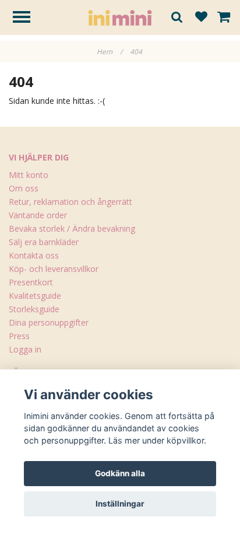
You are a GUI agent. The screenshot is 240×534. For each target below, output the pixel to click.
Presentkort (31, 282)
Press (19, 335)
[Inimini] (120, 16)
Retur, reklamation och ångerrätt (70, 201)
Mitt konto (28, 174)
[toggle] (27, 18)
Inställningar (120, 503)
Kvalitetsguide (35, 295)
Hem (109, 52)
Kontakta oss (34, 255)
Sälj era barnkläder (44, 241)
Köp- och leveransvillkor (53, 268)
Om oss (23, 188)
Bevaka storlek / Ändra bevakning (72, 228)
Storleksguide (34, 309)
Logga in (25, 349)
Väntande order (38, 215)
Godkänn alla (120, 473)
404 (137, 52)
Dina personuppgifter (49, 322)
